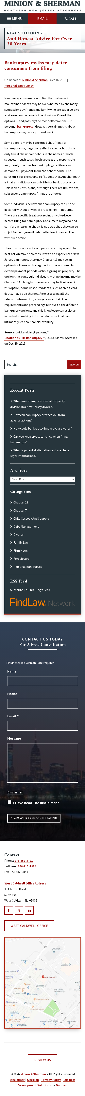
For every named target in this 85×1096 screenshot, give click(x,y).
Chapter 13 (20, 502)
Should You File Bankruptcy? (24, 338)
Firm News (20, 550)
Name (11, 671)
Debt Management (26, 526)
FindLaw (61, 1085)
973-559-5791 (24, 860)
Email (42, 18)
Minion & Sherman (35, 80)
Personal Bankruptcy (19, 85)
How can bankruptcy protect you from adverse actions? (37, 417)
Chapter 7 (20, 510)
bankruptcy (25, 126)
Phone (12, 693)
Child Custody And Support (31, 518)
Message (14, 738)
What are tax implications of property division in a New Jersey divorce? (37, 404)
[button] (14, 17)
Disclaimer (15, 792)
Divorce (18, 534)
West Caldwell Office (29, 925)
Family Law (20, 542)
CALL (73, 18)
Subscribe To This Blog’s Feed (30, 590)
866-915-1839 (27, 866)
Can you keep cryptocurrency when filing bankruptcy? (39, 439)
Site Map (33, 1080)
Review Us (42, 1059)
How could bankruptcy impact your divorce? (42, 428)
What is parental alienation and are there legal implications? (39, 453)
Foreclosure (21, 558)
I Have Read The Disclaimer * (36, 803)
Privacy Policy (51, 1080)
